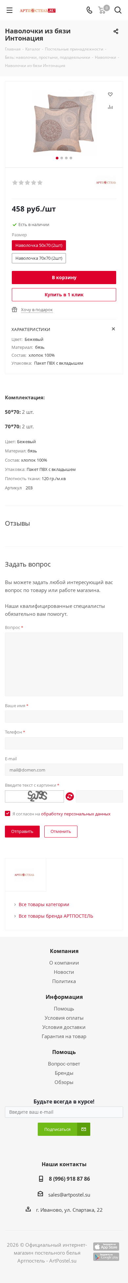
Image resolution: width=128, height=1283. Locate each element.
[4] (34, 182)
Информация (64, 997)
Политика (64, 981)
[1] (15, 182)
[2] (21, 182)
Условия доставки (64, 1027)
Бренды (64, 1072)
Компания (64, 951)
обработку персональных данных (76, 814)
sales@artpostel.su (69, 1194)
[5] (40, 182)
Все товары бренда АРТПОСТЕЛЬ (56, 916)
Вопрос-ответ (64, 1063)
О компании (64, 962)
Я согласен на (61, 814)
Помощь (64, 1008)
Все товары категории (44, 904)
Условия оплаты (64, 1017)
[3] (28, 182)
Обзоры (64, 1082)
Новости (64, 972)
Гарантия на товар (64, 1036)
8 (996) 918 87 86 (69, 1178)
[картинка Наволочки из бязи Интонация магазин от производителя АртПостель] (64, 123)
